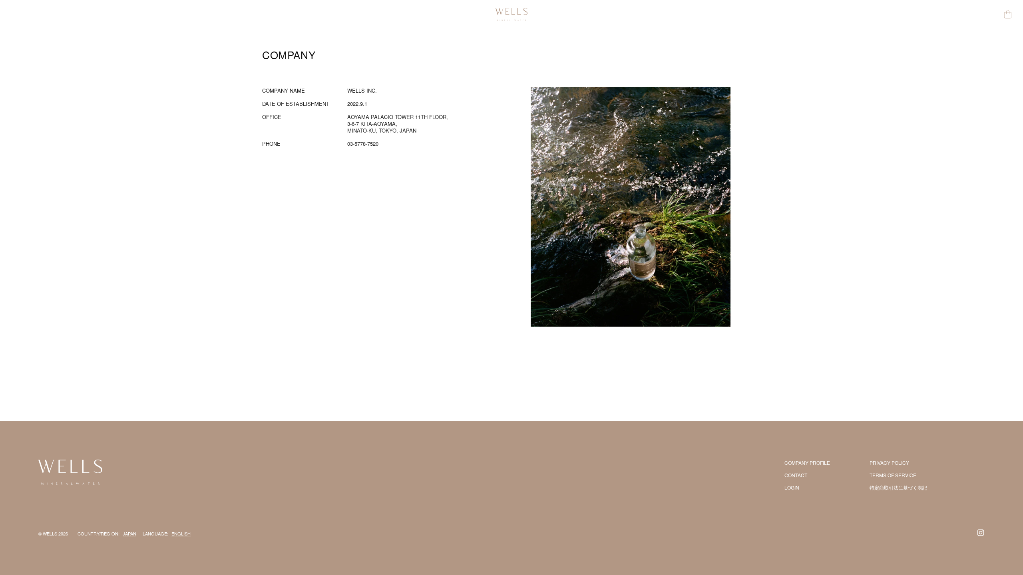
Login (791, 487)
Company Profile (807, 462)
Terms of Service (893, 475)
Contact (795, 475)
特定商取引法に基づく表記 (898, 487)
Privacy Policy (889, 462)
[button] (1008, 14)
